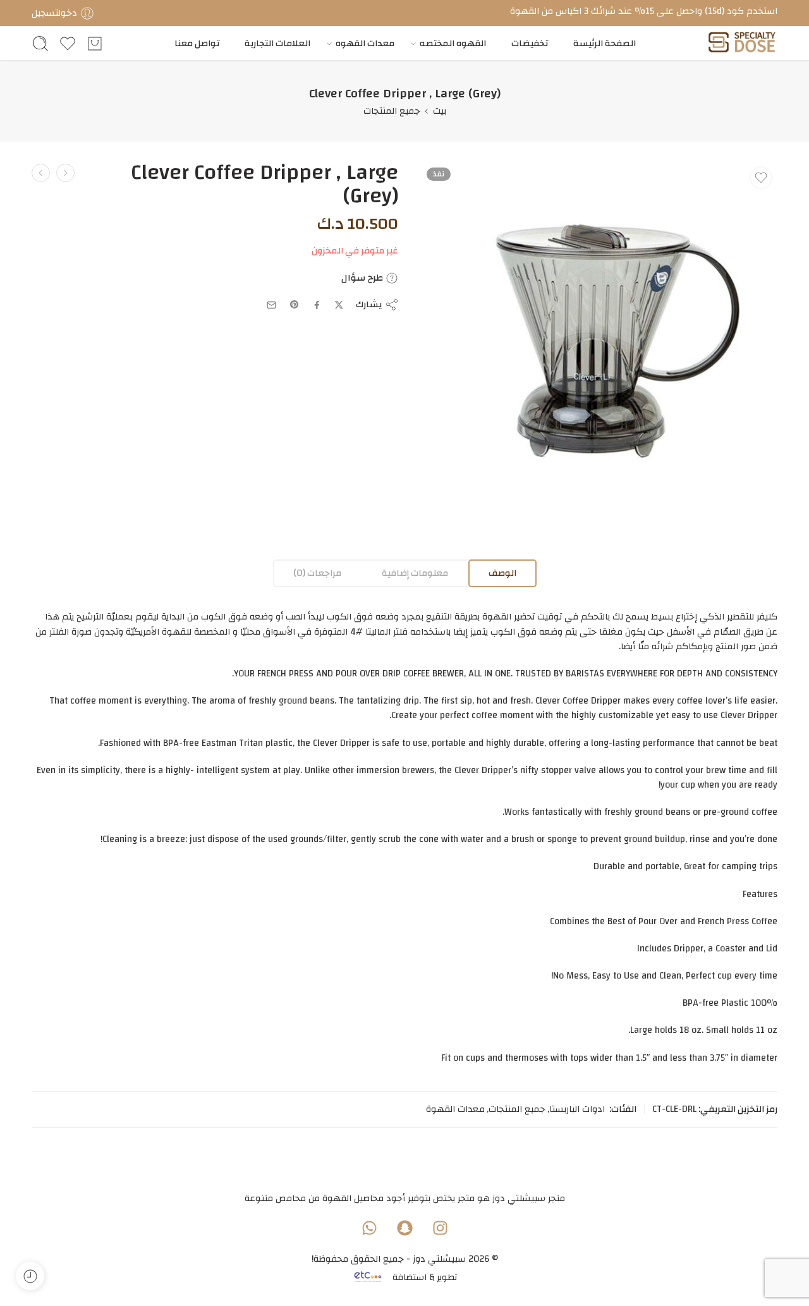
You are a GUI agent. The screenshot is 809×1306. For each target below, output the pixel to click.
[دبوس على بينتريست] (294, 305)
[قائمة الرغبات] (761, 178)
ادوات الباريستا (577, 1109)
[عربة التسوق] (95, 43)
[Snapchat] (404, 1227)
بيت (439, 111)
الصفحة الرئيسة (604, 43)
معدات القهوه (365, 43)
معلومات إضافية (415, 573)
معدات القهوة (455, 1109)
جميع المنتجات (391, 111)
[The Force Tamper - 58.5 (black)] (41, 173)
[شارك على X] (339, 305)
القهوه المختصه (453, 43)
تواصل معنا (196, 43)
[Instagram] (440, 1227)
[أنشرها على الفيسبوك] (317, 305)
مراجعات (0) (317, 573)
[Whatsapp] (369, 1227)
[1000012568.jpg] (598, 339)
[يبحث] (40, 43)
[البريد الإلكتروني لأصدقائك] (271, 305)
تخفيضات (529, 43)
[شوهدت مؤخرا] (30, 1276)
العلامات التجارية (277, 43)
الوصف (502, 573)
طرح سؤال (363, 278)
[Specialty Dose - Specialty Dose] (741, 43)
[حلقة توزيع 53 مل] (65, 173)
